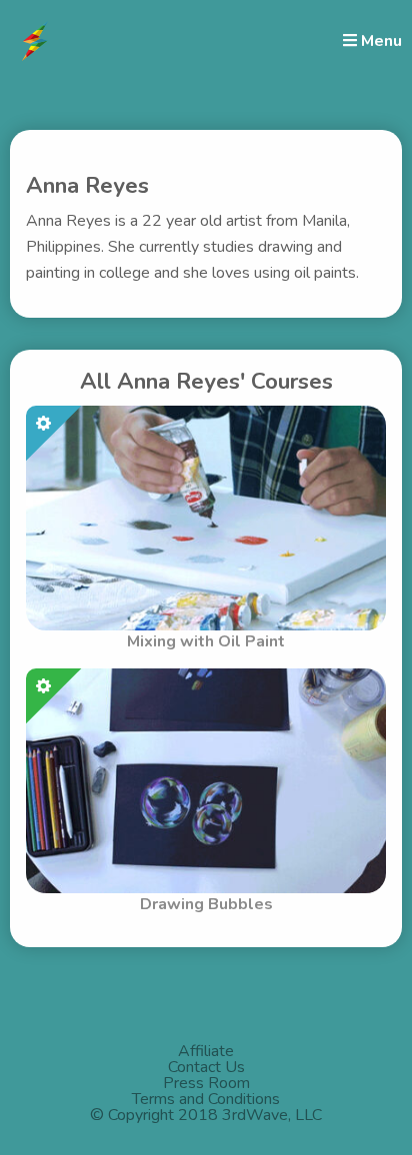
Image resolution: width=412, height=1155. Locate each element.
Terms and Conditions (206, 1099)
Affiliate (206, 1051)
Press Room (206, 1083)
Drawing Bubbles (206, 904)
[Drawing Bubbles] (206, 779)
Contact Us (206, 1067)
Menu (379, 40)
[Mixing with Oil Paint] (206, 517)
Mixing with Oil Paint (206, 641)
